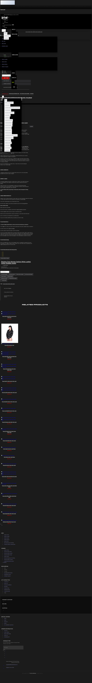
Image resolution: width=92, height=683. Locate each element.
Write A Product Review (5, 258)
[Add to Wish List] (1, 320)
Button (31, 126)
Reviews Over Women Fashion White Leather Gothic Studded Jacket (16, 262)
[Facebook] (6, 650)
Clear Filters (4, 280)
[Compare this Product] (3, 524)
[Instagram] (6, 654)
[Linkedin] (6, 655)
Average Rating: (5, 265)
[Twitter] (6, 652)
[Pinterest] (6, 657)
